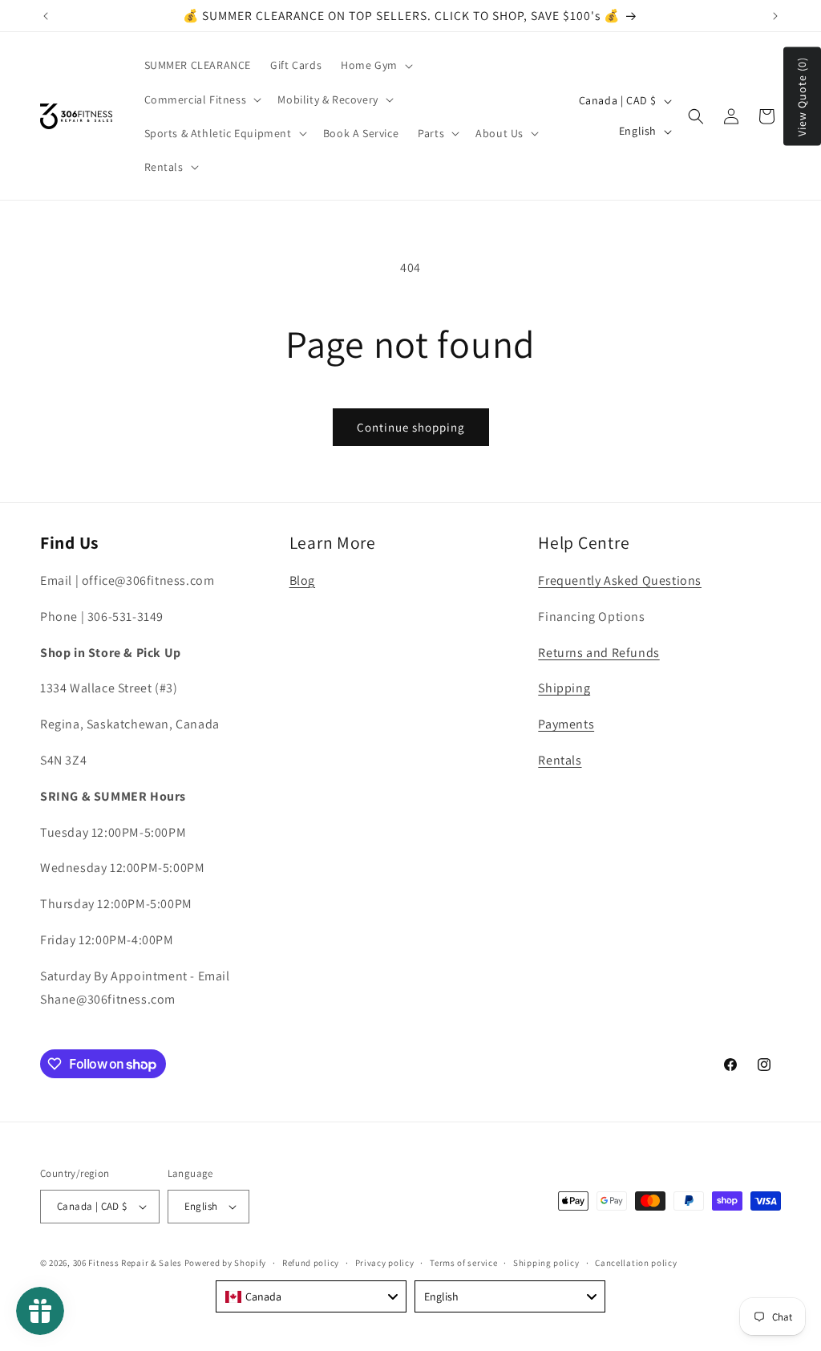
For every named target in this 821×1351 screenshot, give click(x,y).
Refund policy (310, 1262)
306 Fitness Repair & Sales (127, 1262)
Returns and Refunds (598, 652)
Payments (566, 724)
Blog (302, 580)
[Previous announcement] (45, 16)
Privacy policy (385, 1262)
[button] (375, 65)
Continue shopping (411, 427)
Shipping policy (546, 1262)
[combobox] (311, 1296)
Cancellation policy (636, 1262)
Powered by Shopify (225, 1262)
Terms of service (463, 1262)
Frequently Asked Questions (620, 580)
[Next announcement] (775, 16)
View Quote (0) (802, 96)
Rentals (559, 760)
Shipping (564, 688)
